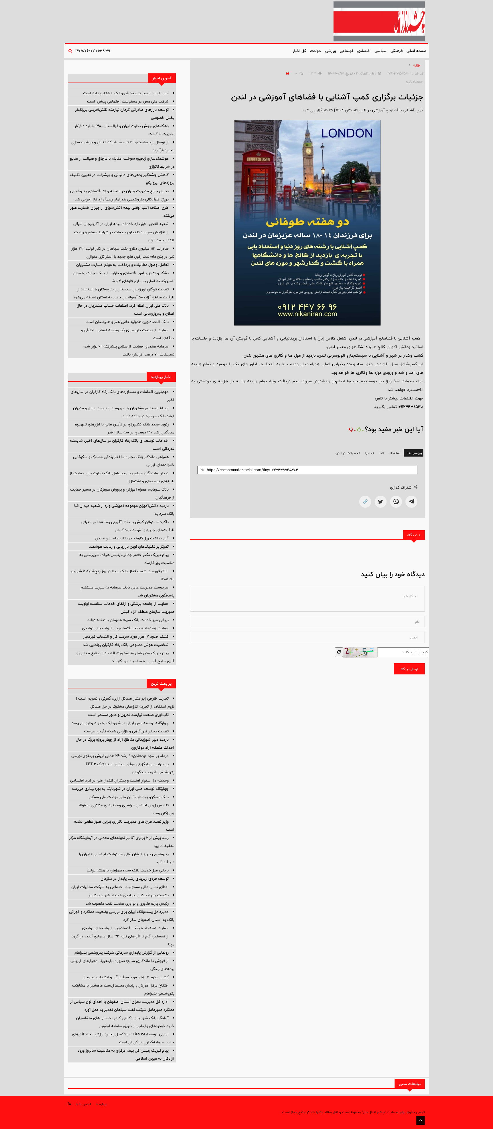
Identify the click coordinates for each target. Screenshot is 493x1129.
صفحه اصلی (416, 50)
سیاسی (381, 50)
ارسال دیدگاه (409, 669)
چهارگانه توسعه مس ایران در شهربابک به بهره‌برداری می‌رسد (120, 723)
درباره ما (101, 1104)
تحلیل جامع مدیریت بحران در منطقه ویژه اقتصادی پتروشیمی (119, 191)
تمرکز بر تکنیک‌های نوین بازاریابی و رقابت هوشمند (129, 546)
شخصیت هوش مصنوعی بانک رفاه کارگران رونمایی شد (126, 644)
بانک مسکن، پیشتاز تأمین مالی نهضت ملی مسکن (129, 796)
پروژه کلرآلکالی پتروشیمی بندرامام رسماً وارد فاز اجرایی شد (122, 199)
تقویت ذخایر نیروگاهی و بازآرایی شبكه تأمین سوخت (126, 731)
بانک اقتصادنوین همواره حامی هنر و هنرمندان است (127, 321)
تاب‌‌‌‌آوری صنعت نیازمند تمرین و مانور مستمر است (128, 714)
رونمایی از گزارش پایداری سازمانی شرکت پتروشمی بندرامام (121, 952)
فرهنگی (397, 50)
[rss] (69, 1104)
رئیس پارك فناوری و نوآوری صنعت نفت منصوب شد (127, 903)
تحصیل (369, 453)
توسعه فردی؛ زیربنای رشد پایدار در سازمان (135, 878)
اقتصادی (364, 50)
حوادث (315, 50)
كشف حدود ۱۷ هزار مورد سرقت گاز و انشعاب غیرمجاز (126, 636)
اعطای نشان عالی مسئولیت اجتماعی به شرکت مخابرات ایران (120, 886)
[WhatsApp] (396, 502)
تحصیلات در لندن (348, 453)
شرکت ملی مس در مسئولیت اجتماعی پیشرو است (128, 101)
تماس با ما (83, 1104)
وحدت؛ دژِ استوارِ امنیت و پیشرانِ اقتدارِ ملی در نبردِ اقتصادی (119, 780)
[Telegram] (411, 502)
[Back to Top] (420, 1120)
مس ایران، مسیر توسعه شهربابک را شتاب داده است (126, 93)
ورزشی (330, 50)
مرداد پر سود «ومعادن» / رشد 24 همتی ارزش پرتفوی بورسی (120, 755)
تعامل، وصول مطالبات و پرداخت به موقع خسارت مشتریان (122, 264)
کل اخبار (299, 50)
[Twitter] (381, 502)
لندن (381, 453)
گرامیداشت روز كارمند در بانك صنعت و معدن (132, 538)
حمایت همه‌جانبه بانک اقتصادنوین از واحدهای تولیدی (125, 628)
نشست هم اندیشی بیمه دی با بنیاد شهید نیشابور (128, 895)
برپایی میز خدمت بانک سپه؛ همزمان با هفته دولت (128, 619)
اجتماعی (346, 50)
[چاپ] (286, 73)
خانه (417, 65)
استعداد (394, 453)
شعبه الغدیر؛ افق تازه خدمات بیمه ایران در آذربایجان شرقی (121, 223)
